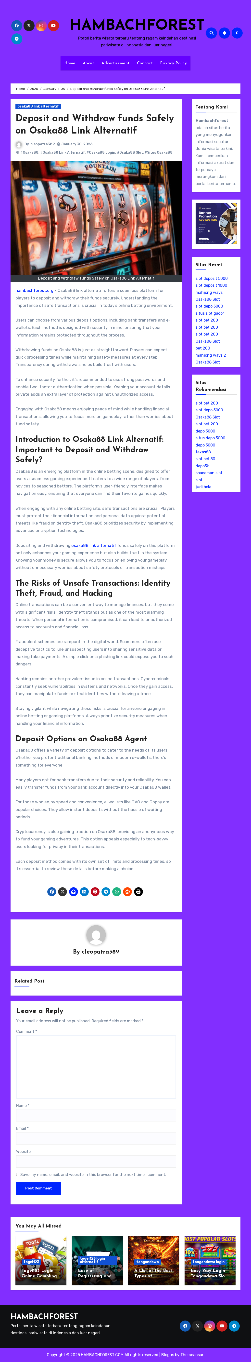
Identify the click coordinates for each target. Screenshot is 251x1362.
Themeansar (191, 1354)
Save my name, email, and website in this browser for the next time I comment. (93, 1174)
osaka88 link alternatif (38, 106)
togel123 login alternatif (92, 1260)
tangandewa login (209, 1262)
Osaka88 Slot (208, 299)
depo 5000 (205, 431)
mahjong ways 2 (211, 355)
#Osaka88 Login (101, 152)
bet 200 (203, 348)
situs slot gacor (210, 313)
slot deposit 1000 (211, 285)
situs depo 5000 (210, 438)
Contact (145, 63)
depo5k (202, 466)
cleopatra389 (43, 144)
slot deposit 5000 (212, 278)
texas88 (203, 452)
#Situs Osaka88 (159, 152)
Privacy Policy (173, 63)
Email (22, 1128)
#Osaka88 (29, 152)
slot (199, 480)
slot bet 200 (207, 320)
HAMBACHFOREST (137, 26)
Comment (26, 1031)
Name (22, 1105)
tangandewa (147, 1262)
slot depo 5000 (209, 306)
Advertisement (115, 63)
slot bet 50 (205, 459)
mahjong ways (209, 292)
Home (69, 63)
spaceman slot (209, 473)
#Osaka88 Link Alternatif (62, 152)
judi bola (203, 487)
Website (23, 1151)
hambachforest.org (34, 290)
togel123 (31, 1262)
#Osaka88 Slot (130, 152)
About (88, 63)
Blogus (167, 1354)
